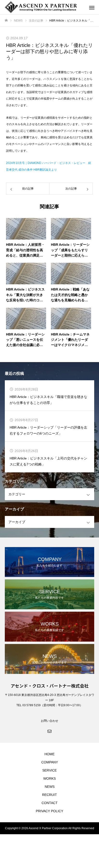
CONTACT (50, 803)
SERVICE (49, 770)
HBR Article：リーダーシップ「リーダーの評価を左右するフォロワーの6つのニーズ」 (48, 430)
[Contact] (49, 730)
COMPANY (49, 762)
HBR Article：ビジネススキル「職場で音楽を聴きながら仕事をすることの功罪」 (48, 400)
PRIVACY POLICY (49, 811)
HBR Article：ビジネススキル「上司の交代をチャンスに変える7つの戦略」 (48, 461)
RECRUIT (49, 795)
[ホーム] (6, 20)
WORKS (49, 778)
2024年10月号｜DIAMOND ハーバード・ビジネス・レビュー (45, 163)
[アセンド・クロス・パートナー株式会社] (45, 7)
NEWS (50, 787)
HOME (49, 754)
